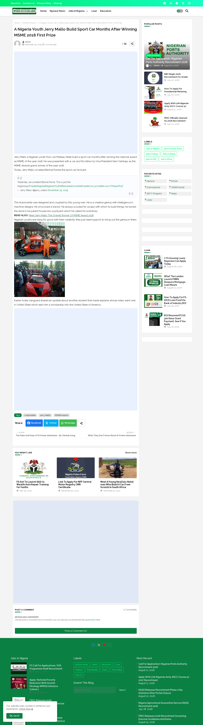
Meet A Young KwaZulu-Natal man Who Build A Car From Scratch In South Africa (117, 484)
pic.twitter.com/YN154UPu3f (108, 186)
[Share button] (81, 423)
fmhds (174, 181)
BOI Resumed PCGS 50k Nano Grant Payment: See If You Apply (175, 319)
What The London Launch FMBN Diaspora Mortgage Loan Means (174, 280)
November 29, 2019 (58, 190)
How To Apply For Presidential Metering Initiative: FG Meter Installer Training (175, 93)
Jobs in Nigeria (153, 149)
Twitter (53, 423)
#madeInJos (87, 186)
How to (78, 675)
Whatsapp (69, 423)
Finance (79, 670)
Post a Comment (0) (76, 630)
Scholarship (92, 670)
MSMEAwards (29, 23)
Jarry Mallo (45, 415)
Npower (151, 181)
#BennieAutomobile (70, 186)
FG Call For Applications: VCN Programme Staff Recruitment (45, 667)
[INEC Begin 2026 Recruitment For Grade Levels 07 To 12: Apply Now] (153, 78)
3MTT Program (154, 193)
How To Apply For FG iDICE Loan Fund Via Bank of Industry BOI (175, 300)
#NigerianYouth (52, 186)
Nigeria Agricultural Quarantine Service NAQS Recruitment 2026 (163, 704)
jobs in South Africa (173, 149)
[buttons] (165, 3)
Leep (149, 200)
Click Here (95, 620)
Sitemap (58, 3)
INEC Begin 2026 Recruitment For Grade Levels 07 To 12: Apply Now (176, 78)
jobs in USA (151, 159)
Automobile (30, 415)
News (94, 664)
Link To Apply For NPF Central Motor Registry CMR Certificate (75, 484)
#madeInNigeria (36, 186)
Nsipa (174, 193)
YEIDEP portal (177, 187)
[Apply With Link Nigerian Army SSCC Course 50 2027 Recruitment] (153, 107)
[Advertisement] (75, 102)
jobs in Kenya (152, 154)
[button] (180, 11)
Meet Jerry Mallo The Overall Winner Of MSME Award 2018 (61, 215)
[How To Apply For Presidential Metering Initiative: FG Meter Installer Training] (153, 92)
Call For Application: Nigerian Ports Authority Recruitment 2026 (162, 665)
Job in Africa (166, 159)
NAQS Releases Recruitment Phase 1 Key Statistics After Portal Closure (160, 691)
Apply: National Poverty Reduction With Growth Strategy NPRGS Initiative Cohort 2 (43, 685)
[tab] (43, 11)
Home (43, 11)
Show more (131, 452)
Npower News (57, 11)
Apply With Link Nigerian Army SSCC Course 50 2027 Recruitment (176, 106)
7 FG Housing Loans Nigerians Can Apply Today (175, 261)
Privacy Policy (44, 3)
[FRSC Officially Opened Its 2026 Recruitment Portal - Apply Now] (153, 121)
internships (117, 670)
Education (105, 11)
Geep (104, 670)
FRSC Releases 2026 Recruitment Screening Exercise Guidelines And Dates (162, 717)
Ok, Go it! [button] (14, 716)
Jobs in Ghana (169, 154)
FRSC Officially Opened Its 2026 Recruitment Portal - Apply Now (175, 121)
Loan (94, 11)
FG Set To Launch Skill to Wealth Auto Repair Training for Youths (32, 484)
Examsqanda (153, 187)
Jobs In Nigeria (76, 11)
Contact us (29, 3)
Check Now (25, 709)
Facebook (36, 423)
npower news (81, 664)
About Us (15, 3)
